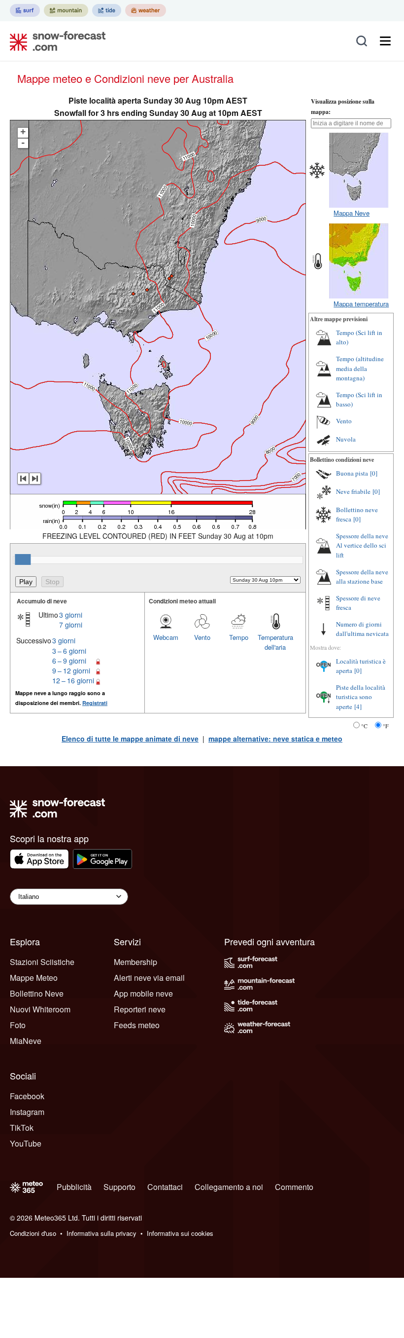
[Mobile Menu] (385, 41)
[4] (358, 706)
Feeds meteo (137, 1025)
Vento (202, 637)
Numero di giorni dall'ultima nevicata (362, 629)
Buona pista (352, 473)
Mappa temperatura (361, 303)
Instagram (27, 1111)
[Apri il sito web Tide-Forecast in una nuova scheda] (106, 10)
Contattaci (165, 1186)
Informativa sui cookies (180, 1233)
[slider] (23, 559)
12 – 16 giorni (73, 680)
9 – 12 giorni (71, 670)
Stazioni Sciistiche (42, 961)
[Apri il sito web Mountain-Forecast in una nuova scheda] (66, 10)
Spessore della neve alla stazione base (362, 576)
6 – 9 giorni (69, 661)
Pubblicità (74, 1186)
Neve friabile (353, 491)
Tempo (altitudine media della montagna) (360, 368)
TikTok (22, 1127)
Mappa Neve (352, 213)
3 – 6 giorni (69, 651)
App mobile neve (143, 993)
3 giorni (70, 615)
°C (364, 726)
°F (386, 726)
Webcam (165, 637)
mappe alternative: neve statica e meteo (275, 738)
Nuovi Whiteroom (40, 1009)
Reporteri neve (140, 1009)
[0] (373, 473)
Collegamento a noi (229, 1186)
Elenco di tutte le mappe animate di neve (130, 738)
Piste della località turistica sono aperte (360, 697)
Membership (135, 961)
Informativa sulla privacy (101, 1233)
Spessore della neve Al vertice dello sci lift (362, 545)
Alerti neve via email (149, 977)
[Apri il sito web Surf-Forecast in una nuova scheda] (25, 10)
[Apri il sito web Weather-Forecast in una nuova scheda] (145, 10)
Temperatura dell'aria (275, 642)
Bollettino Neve (37, 993)
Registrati (94, 702)
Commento (294, 1186)
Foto (18, 1025)
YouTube (25, 1143)
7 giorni (70, 625)
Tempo (238, 637)
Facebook (27, 1096)
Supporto (119, 1186)
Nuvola (346, 439)
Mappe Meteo (34, 977)
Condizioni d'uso (33, 1233)
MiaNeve (25, 1040)
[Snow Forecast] (55, 41)
